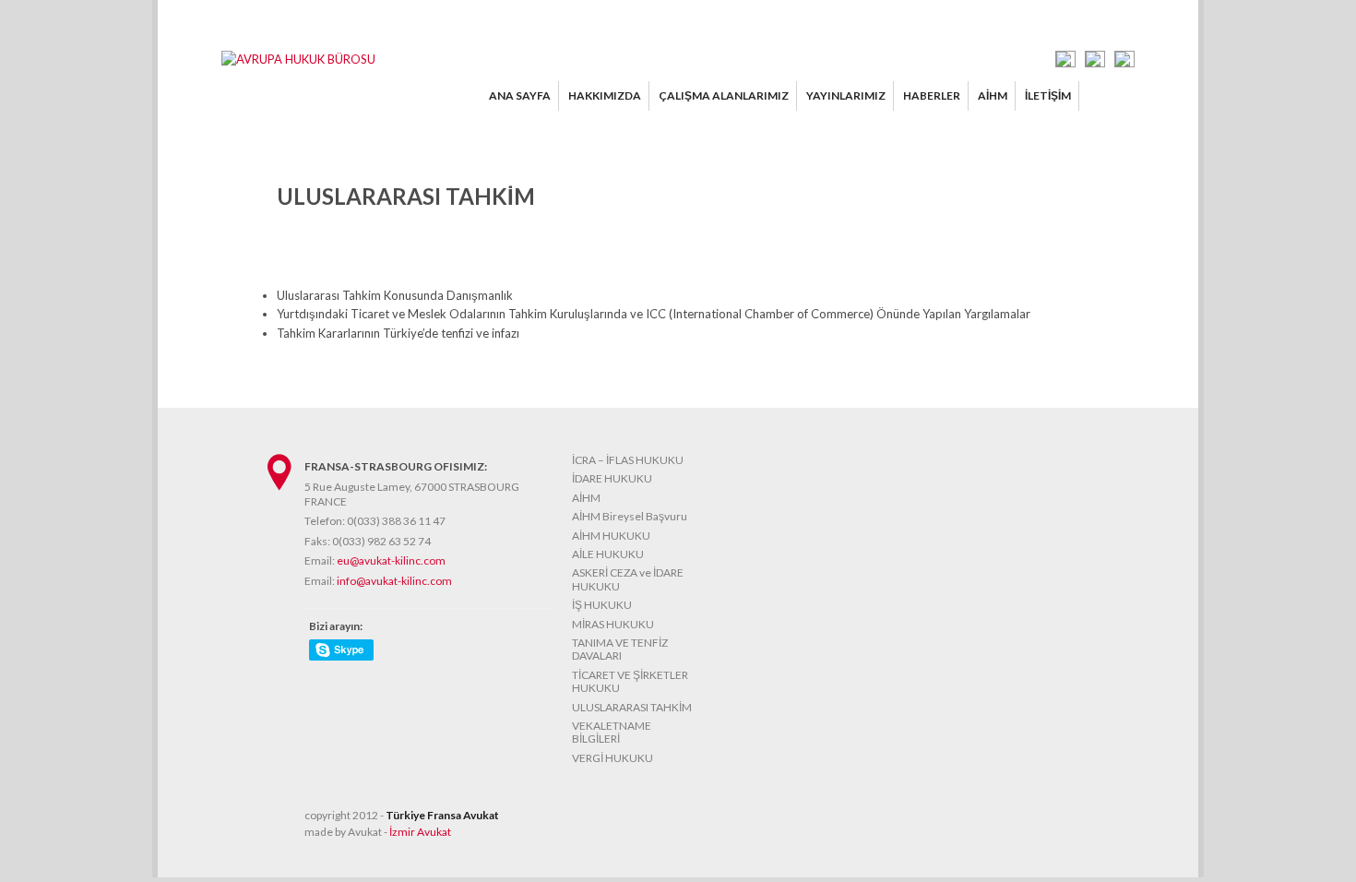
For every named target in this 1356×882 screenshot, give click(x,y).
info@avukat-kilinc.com (394, 581)
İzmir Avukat (420, 832)
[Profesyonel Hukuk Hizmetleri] (298, 59)
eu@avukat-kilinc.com (391, 560)
